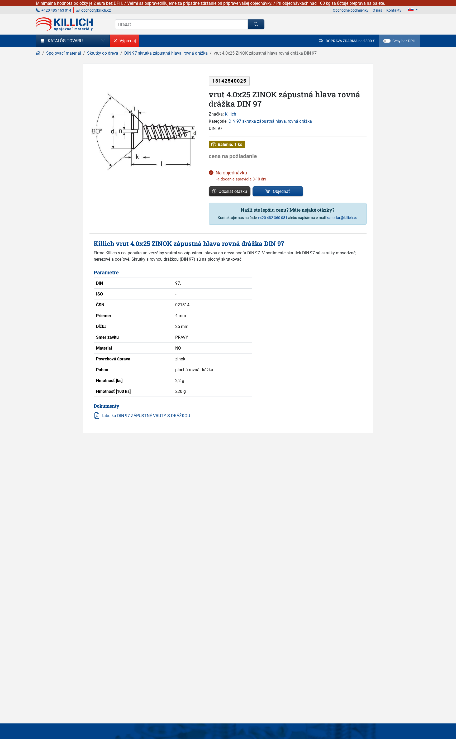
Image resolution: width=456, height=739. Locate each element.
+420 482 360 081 (272, 217)
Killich (230, 114)
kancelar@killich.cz (342, 217)
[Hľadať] (256, 24)
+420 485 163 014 (56, 10)
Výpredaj (128, 40)
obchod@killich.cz (95, 10)
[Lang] (413, 9)
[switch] (387, 41)
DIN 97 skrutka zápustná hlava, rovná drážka (270, 121)
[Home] (38, 53)
